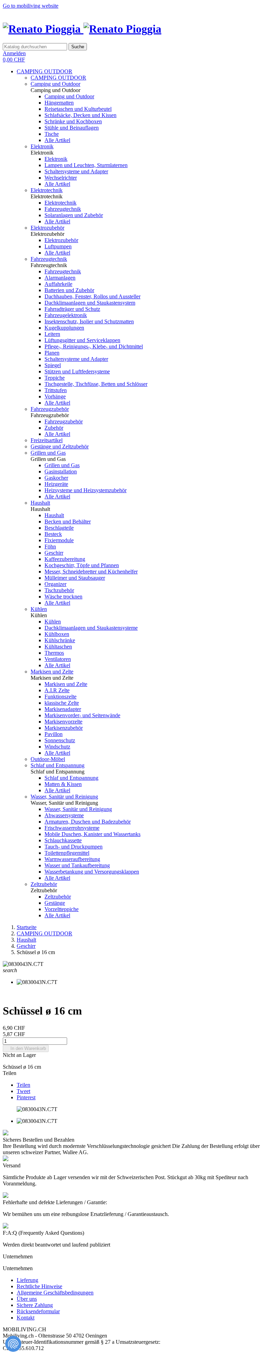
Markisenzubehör (63, 728)
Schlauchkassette (63, 840)
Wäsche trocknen (63, 596)
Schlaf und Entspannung (57, 765)
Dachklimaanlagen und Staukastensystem (89, 303)
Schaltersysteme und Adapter (76, 171)
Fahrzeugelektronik (65, 315)
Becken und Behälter (67, 521)
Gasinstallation (60, 471)
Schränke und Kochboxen (73, 121)
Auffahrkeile (58, 284)
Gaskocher (56, 478)
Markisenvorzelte (63, 722)
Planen (51, 353)
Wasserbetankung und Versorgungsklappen (91, 872)
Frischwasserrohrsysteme (71, 828)
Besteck (53, 534)
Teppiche (54, 378)
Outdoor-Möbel (48, 759)
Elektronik (42, 146)
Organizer (55, 584)
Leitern (52, 334)
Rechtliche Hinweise (39, 1286)
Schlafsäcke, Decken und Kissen (80, 115)
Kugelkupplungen (64, 328)
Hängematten (59, 103)
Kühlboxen (56, 634)
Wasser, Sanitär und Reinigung (64, 797)
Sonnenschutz (59, 740)
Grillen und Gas (48, 453)
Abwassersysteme (64, 815)
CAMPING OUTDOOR (44, 71)
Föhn (50, 546)
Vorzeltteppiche (61, 909)
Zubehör (53, 428)
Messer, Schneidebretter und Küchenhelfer (91, 571)
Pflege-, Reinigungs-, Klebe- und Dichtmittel (93, 346)
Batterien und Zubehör (69, 290)
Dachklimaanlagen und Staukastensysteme (91, 628)
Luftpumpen (58, 246)
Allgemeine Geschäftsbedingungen (55, 1293)
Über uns (27, 1299)
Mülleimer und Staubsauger (74, 578)
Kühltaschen (58, 646)
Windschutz (57, 747)
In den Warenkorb (26, 1048)
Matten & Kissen (63, 784)
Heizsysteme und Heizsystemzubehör (85, 490)
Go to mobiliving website (30, 6)
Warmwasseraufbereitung (72, 859)
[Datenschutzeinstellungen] (13, 1344)
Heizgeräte (56, 484)
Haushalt (40, 503)
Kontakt (25, 1318)
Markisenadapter (62, 709)
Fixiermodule (59, 540)
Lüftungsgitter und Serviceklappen (82, 340)
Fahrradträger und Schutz (72, 309)
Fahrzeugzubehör (50, 409)
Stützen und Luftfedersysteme (77, 371)
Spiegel (52, 365)
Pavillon (53, 734)
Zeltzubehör (44, 884)
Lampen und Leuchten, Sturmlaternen (86, 165)
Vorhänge (55, 396)
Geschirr (53, 553)
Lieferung (27, 1280)
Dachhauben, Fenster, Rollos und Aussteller (92, 296)
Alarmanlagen (59, 278)
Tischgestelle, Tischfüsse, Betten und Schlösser (95, 384)
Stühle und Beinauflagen (71, 128)
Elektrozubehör (47, 228)
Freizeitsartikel (47, 440)
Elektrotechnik (47, 190)
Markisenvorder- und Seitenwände (82, 715)
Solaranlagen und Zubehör (73, 215)
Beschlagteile (59, 528)
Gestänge (54, 903)
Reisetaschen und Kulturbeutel (78, 109)
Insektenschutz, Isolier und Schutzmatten (89, 321)
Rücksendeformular (38, 1311)
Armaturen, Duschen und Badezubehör (87, 822)
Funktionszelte (60, 697)
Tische (51, 134)
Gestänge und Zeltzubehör (60, 446)
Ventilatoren (57, 659)
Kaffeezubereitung (64, 559)
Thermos (54, 653)
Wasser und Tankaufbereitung (77, 865)
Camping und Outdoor (55, 84)
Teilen (23, 1085)
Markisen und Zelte (52, 672)
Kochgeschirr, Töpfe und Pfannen (81, 565)
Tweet (23, 1091)
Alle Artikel (57, 140)
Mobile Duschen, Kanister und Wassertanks (92, 834)
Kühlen (39, 609)
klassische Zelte (61, 703)
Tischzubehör (59, 590)
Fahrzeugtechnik (62, 209)
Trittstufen (55, 390)
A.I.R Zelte (57, 690)
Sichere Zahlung (35, 1305)
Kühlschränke (59, 640)
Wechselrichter (60, 178)
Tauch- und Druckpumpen (73, 847)
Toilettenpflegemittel (66, 853)
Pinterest (26, 1097)
